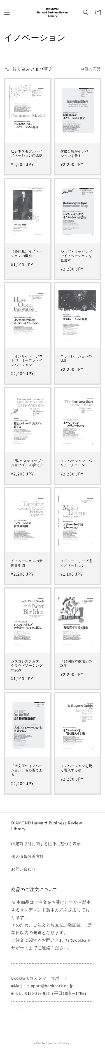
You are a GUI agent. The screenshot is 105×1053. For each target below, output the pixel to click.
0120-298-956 (37, 993)
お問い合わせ (23, 869)
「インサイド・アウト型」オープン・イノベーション (27, 360)
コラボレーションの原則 (76, 358)
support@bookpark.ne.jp (50, 985)
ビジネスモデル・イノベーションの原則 (27, 153)
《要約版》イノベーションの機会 (27, 253)
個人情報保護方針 (27, 856)
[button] (7, 12)
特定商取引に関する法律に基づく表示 (46, 843)
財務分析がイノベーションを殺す (76, 153)
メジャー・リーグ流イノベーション (76, 563)
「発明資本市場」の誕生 (76, 663)
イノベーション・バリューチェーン (76, 463)
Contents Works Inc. (60, 1043)
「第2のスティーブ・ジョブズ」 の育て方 (28, 463)
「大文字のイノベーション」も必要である (27, 770)
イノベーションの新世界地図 (27, 563)
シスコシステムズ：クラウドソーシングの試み (27, 665)
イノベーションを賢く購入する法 (76, 768)
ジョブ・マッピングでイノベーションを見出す (76, 255)
